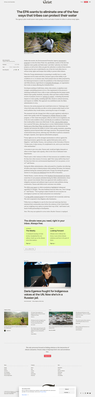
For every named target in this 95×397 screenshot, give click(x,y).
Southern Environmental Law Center (59, 176)
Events (59, 369)
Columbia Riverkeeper (52, 83)
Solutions (6, 370)
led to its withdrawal (40, 172)
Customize (66, 392)
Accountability (7, 372)
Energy (5, 367)
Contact (32, 370)
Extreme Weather (7, 373)
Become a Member (61, 370)
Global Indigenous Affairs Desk (38, 301)
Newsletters (60, 367)
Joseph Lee (8, 330)
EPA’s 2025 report (32, 187)
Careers (32, 372)
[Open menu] (90, 2)
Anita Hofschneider (27, 301)
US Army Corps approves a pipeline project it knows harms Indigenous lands (38, 314)
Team (32, 369)
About (32, 367)
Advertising (60, 372)
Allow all (66, 389)
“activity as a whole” (48, 96)
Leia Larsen (33, 324)
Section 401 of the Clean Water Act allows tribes (38, 126)
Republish (60, 373)
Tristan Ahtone (33, 333)
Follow (82, 1)
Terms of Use (6, 393)
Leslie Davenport (79, 329)
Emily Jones (78, 323)
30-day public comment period (34, 197)
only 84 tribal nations (61, 122)
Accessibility (60, 375)
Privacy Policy (11, 393)
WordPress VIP (13, 392)
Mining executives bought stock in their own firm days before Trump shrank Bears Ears (38, 322)
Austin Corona (78, 316)
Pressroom (33, 375)
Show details (24, 394)
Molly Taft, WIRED (52, 330)
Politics (5, 369)
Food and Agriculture (8, 375)
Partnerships (33, 373)
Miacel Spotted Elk (6, 60)
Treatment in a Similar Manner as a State (54, 115)
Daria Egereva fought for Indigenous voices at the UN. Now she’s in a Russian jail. (46, 294)
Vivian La (32, 316)
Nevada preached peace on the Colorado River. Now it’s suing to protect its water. (83, 314)
